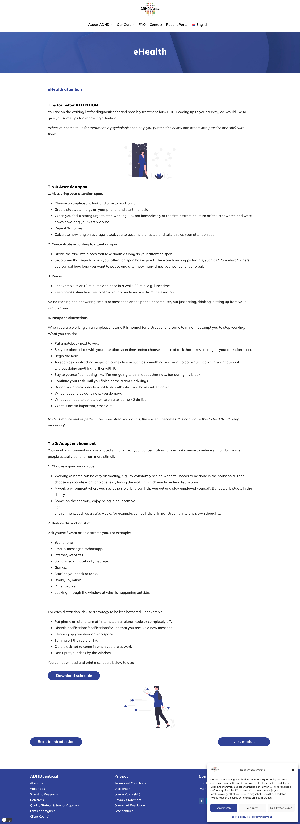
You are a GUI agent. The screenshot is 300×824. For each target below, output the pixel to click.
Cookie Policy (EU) (127, 794)
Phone (203, 789)
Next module (244, 741)
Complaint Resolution (129, 805)
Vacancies (37, 789)
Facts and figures (42, 811)
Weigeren (253, 807)
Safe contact (123, 811)
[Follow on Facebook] (201, 801)
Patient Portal (177, 25)
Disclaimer (122, 789)
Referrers (37, 800)
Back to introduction (56, 741)
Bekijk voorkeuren (281, 807)
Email (203, 783)
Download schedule (74, 675)
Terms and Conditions (130, 783)
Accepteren (224, 807)
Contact (156, 25)
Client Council (39, 816)
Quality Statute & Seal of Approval (55, 805)
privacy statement (262, 816)
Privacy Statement (127, 800)
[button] (293, 770)
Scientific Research (44, 794)
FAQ (142, 25)
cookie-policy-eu (241, 816)
